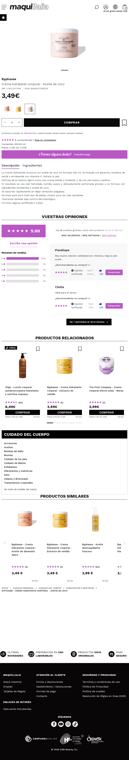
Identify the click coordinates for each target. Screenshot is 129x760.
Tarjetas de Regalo (14, 691)
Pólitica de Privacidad (95, 686)
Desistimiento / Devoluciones (53, 686)
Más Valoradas (71, 235)
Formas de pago (46, 691)
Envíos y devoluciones (49, 682)
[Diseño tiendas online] (95, 738)
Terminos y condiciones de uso (101, 682)
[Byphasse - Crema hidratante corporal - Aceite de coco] (29, 109)
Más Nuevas (109, 235)
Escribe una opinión (23, 243)
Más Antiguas (91, 235)
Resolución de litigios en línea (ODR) (104, 696)
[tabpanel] (64, 42)
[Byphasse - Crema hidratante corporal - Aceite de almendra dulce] (6, 109)
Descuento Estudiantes (17, 709)
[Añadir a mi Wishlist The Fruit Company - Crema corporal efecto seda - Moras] (106, 349)
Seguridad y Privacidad (99, 674)
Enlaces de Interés (17, 702)
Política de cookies (93, 691)
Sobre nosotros (12, 682)
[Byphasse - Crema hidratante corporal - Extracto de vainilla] (18, 109)
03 (25, 133)
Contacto (41, 696)
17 (34, 133)
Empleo (8, 686)
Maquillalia (12, 674)
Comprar (22, 412)
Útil (101, 274)
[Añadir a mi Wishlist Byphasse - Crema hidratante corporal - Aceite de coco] (124, 122)
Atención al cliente (50, 674)
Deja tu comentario (45, 140)
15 (29, 133)
